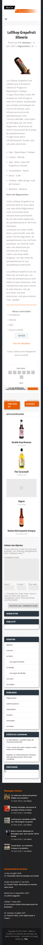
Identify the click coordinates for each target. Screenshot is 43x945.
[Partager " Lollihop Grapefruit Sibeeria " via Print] (21, 377)
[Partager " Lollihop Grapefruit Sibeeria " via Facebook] (10, 372)
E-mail (21, 584)
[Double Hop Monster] (21, 429)
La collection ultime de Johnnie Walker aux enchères (24, 796)
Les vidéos (10, 684)
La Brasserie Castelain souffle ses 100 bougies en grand (23, 820)
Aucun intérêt (16, 329)
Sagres (21, 501)
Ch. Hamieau (24, 42)
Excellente (15, 314)
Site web (32, 584)
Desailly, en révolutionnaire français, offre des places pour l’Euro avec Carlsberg (21, 757)
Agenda (9, 645)
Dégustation (24, 46)
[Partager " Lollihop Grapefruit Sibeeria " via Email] (33, 372)
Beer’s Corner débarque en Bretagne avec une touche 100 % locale (25, 833)
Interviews (10, 721)
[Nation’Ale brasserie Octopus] (21, 518)
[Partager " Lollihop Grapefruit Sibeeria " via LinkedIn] (28, 372)
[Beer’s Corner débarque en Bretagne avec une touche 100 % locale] (7, 832)
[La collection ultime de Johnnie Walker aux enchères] (7, 796)
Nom (7, 584)
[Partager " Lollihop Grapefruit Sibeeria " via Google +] (19, 372)
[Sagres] (21, 488)
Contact (9, 650)
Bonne (13, 319)
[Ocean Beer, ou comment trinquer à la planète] (7, 847)
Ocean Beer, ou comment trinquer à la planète (21, 846)
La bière (9, 656)
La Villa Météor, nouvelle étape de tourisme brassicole (20, 741)
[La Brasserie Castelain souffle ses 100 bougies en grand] (7, 820)
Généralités (11, 709)
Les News (10, 726)
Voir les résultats (21, 343)
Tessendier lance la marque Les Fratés (23, 876)
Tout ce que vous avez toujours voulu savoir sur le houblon (21, 748)
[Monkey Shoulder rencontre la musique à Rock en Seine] (7, 808)
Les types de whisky (18, 673)
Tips (26, 939)
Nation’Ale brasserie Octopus (22, 530)
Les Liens (9, 679)
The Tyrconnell (21, 471)
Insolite (9, 715)
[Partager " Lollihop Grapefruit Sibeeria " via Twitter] (14, 372)
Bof (11, 324)
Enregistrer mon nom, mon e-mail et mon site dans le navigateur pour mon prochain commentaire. (20, 596)
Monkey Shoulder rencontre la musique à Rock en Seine (23, 808)
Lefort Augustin (13, 896)
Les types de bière (17, 662)
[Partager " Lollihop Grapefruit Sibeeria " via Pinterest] (24, 372)
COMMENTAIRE (11, 557)
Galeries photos (12, 704)
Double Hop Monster (21, 442)
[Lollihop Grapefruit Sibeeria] (21, 65)
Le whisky (10, 667)
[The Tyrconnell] (21, 459)
